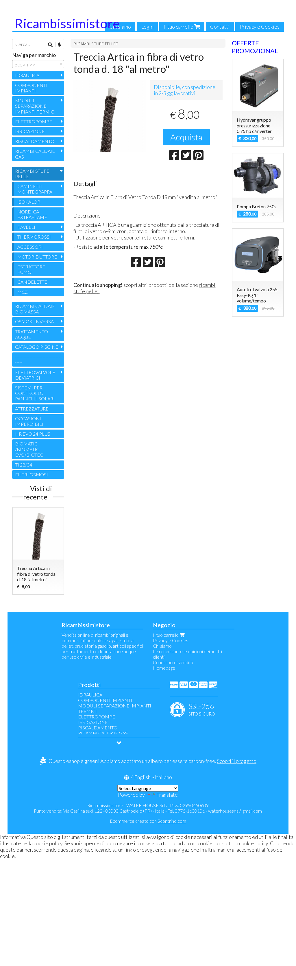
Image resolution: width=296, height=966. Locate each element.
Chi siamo (120, 26)
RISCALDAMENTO (34, 141)
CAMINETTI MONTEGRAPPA (34, 188)
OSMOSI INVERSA (34, 321)
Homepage (164, 667)
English (142, 777)
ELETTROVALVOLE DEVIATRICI (35, 374)
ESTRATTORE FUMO (31, 269)
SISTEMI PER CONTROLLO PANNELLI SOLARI (35, 393)
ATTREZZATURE (32, 408)
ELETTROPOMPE (33, 121)
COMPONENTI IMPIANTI (31, 87)
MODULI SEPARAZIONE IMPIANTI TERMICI (35, 106)
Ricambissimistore (67, 23)
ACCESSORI (30, 247)
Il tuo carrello (179, 26)
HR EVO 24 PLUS (32, 433)
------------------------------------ (37, 359)
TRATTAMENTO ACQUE (31, 334)
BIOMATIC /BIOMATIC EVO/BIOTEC (29, 449)
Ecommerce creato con (148, 821)
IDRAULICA (27, 75)
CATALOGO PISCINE (36, 347)
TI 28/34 (23, 464)
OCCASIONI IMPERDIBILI (29, 421)
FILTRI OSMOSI (31, 474)
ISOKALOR (28, 202)
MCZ (22, 292)
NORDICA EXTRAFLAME (32, 214)
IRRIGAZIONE (30, 131)
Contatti (220, 26)
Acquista (186, 137)
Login (147, 26)
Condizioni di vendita (173, 662)
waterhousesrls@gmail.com (235, 810)
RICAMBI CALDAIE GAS (35, 153)
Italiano (163, 777)
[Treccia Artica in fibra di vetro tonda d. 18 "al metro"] (109, 116)
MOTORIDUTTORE (37, 256)
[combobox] (38, 64)
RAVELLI (26, 227)
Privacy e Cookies (260, 26)
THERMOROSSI (34, 236)
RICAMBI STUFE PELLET (95, 43)
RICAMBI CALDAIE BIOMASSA (35, 308)
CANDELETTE (32, 282)
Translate (167, 795)
